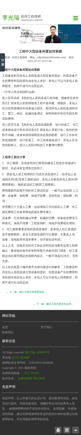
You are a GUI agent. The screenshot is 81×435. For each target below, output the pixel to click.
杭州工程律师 (19, 57)
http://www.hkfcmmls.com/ (51, 57)
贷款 (51, 195)
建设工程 (53, 163)
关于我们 (46, 327)
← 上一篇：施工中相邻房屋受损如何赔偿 (29, 292)
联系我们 (8, 332)
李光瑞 (11, 17)
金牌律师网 (25, 378)
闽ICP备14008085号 (37, 352)
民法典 (29, 92)
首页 (5, 327)
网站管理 (39, 378)
